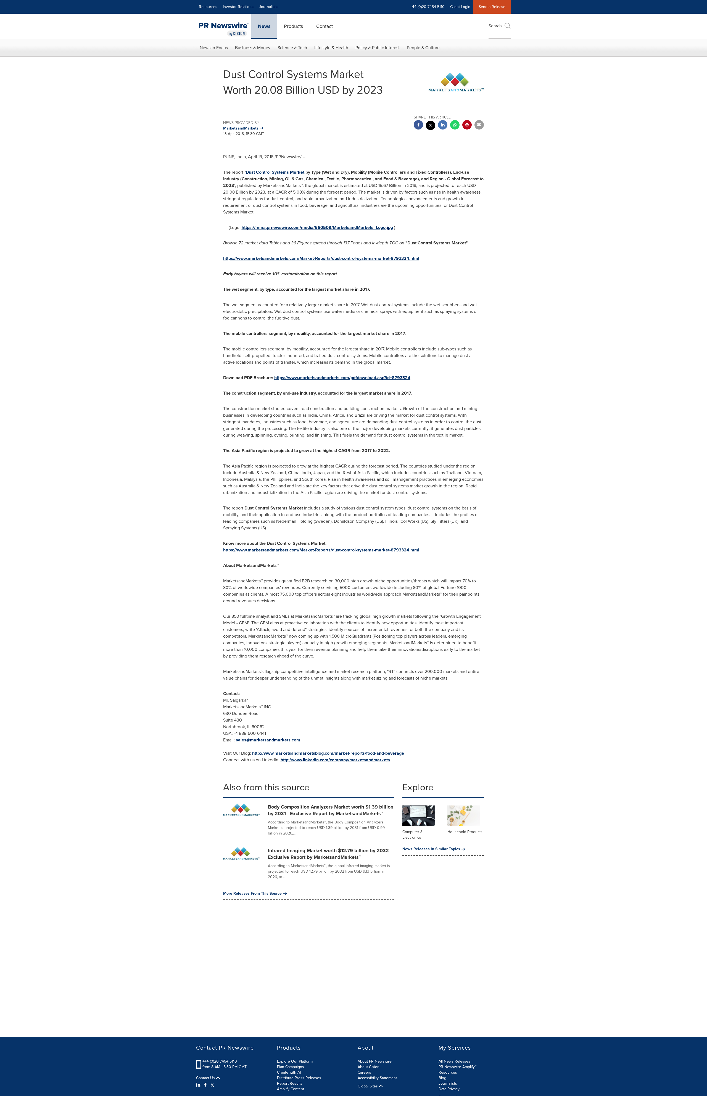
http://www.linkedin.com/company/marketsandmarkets (335, 760)
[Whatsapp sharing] (455, 125)
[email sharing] (479, 125)
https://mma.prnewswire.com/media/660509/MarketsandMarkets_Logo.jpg (317, 227)
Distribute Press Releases (299, 1078)
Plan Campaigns (290, 1067)
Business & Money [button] (252, 47)
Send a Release (492, 7)
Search (495, 26)
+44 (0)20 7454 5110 (219, 1061)
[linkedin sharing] (442, 125)
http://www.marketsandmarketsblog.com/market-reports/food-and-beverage (328, 753)
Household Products (464, 832)
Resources (208, 7)
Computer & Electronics (412, 834)
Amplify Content (290, 1089)
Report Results (289, 1083)
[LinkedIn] (199, 1085)
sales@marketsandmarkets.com (268, 740)
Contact (324, 26)
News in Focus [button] (214, 47)
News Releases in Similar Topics (431, 849)
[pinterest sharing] (467, 125)
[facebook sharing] (418, 125)
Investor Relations (238, 7)
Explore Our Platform (295, 1061)
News (264, 26)
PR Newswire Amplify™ (457, 1067)
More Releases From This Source (252, 893)
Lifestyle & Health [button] (331, 47)
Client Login (460, 7)
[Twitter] (212, 1085)
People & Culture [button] (423, 47)
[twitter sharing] (430, 126)
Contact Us (206, 1078)
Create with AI (289, 1072)
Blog (442, 1078)
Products (293, 26)
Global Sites (368, 1086)
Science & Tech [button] (292, 47)
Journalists (268, 7)
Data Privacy (449, 1089)
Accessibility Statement (377, 1078)
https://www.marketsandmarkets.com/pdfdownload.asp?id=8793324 (342, 377)
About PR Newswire (375, 1061)
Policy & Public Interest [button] (377, 47)
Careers (364, 1072)
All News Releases (454, 1061)
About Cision (368, 1067)
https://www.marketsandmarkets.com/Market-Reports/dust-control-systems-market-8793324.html (321, 258)
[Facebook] (205, 1085)
